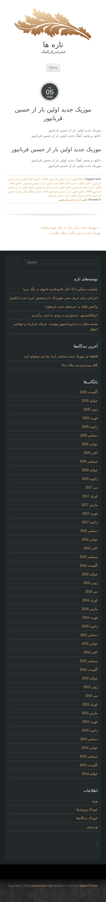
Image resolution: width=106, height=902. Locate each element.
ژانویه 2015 (90, 730)
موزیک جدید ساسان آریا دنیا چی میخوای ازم (54, 356)
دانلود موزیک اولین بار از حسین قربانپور (69, 195)
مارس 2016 (90, 609)
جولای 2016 (90, 574)
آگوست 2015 (89, 669)
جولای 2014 (90, 774)
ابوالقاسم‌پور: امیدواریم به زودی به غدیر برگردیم (65, 315)
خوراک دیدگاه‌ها (87, 818)
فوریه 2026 (90, 418)
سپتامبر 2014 (89, 756)
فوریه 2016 (90, 617)
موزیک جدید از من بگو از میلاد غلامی (74, 233)
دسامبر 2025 (89, 435)
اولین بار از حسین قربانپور (73, 199)
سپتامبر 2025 (89, 461)
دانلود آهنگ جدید (81, 183)
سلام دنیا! (68, 365)
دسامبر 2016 (89, 531)
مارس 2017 (90, 505)
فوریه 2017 (90, 513)
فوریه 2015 (90, 722)
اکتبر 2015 (91, 652)
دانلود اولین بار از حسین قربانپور (53, 187)
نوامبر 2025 (90, 444)
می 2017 (91, 487)
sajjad (93, 356)
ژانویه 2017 (90, 522)
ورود (95, 801)
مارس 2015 (90, 713)
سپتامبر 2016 (89, 557)
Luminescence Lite (41, 885)
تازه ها (53, 44)
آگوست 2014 (89, 765)
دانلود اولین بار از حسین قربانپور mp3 (64, 191)
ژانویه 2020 (90, 479)
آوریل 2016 (90, 600)
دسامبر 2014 (89, 739)
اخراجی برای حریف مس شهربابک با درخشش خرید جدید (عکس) (54, 298)
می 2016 (91, 591)
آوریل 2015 (90, 704)
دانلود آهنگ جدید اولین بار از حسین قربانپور (47, 183)
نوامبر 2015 (90, 643)
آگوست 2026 (89, 392)
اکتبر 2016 (91, 548)
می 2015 (91, 696)
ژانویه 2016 (90, 626)
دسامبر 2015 (89, 635)
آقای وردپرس (89, 365)
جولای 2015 (90, 678)
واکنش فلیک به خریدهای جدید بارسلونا (72, 306)
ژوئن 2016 (90, 583)
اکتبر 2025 (91, 453)
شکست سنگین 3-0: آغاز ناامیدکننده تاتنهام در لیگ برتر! (60, 289)
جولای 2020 (90, 470)
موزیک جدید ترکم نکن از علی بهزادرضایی (70, 227)
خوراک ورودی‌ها (87, 809)
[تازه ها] (53, 23)
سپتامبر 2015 (89, 661)
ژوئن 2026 (90, 409)
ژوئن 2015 (90, 687)
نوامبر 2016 (90, 539)
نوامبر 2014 (90, 748)
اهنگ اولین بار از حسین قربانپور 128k (62, 178)
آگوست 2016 (89, 565)
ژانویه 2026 (90, 427)
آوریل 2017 (90, 496)
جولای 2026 (90, 401)
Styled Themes (89, 885)
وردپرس (92, 827)
